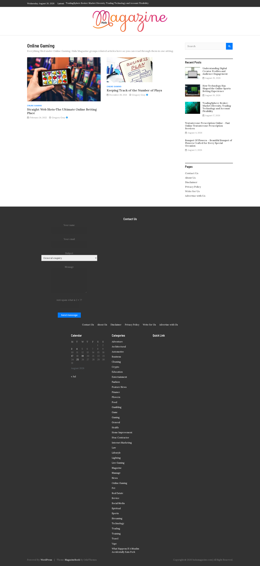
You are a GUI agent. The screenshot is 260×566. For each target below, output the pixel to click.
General (116, 422)
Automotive (118, 351)
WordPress (46, 559)
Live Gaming (118, 463)
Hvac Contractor (120, 437)
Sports (115, 513)
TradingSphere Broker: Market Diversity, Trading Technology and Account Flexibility (217, 107)
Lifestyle (116, 452)
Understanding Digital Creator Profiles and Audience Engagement (215, 71)
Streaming (117, 518)
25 (77, 359)
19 (83, 356)
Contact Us (191, 173)
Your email (69, 239)
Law (114, 447)
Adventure (117, 341)
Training (116, 533)
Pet (113, 488)
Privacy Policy (193, 186)
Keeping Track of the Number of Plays (134, 90)
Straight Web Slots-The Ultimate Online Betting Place (62, 111)
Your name (69, 225)
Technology (118, 523)
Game (115, 412)
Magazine (117, 468)
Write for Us (192, 191)
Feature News (119, 387)
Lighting (116, 458)
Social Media (118, 503)
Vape (114, 543)
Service (115, 498)
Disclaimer (191, 182)
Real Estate (117, 493)
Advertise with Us (195, 195)
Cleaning (116, 361)
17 (72, 356)
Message (69, 267)
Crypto (115, 367)
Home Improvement (122, 432)
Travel (115, 538)
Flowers (116, 397)
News (115, 478)
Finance (116, 392)
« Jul (73, 376)
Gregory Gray (58, 117)
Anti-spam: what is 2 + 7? (69, 300)
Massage (116, 473)
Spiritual (116, 508)
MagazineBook (72, 559)
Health (115, 427)
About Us (190, 177)
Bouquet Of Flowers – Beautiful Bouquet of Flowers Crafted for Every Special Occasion (208, 143)
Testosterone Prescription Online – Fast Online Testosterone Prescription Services (106, 3)
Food (114, 402)
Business (116, 356)
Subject (69, 253)
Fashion (116, 382)
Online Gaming (34, 105)
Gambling (116, 407)
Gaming (116, 417)
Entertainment (119, 377)
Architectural (119, 346)
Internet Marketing (122, 442)
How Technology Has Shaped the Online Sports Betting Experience (217, 88)
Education (117, 372)
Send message (69, 315)
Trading (116, 528)
